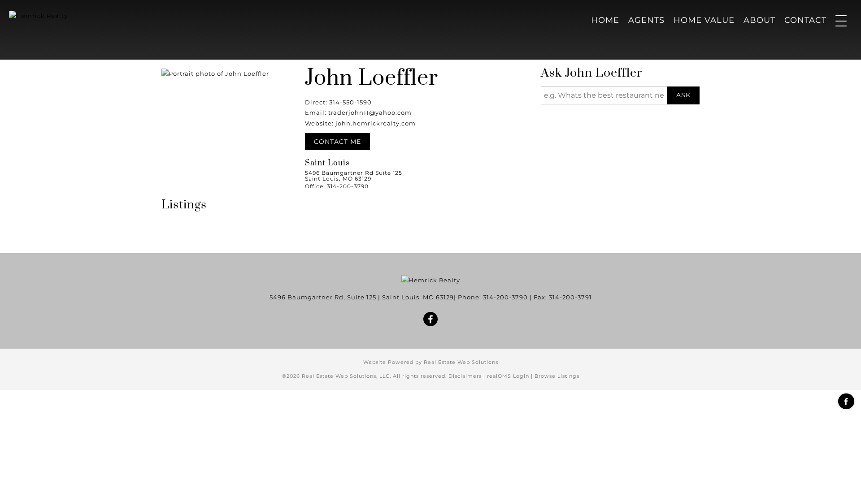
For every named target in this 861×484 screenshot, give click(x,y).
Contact (805, 20)
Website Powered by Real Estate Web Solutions (430, 362)
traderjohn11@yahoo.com (370, 112)
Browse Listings (557, 376)
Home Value (704, 20)
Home (605, 20)
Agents (646, 20)
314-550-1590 (350, 102)
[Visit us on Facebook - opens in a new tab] (846, 401)
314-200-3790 (505, 297)
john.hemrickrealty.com (375, 123)
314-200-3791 (570, 297)
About (759, 20)
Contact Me (337, 142)
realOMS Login (508, 376)
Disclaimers (465, 376)
